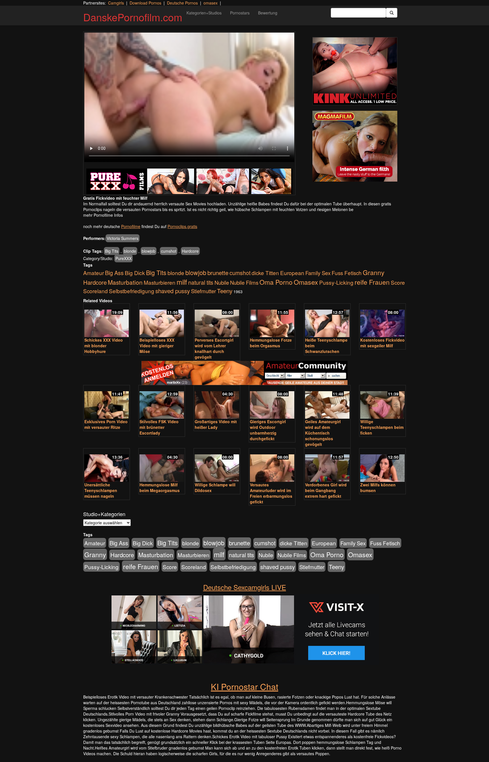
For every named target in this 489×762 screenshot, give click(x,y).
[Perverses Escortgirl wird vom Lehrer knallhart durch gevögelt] (217, 321)
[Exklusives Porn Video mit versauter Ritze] (106, 402)
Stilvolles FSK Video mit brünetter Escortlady (159, 427)
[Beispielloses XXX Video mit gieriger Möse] (162, 321)
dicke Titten (265, 272)
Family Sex (318, 272)
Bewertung (267, 13)
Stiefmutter (203, 291)
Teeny (224, 290)
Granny (373, 272)
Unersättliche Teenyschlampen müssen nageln (100, 490)
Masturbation (125, 282)
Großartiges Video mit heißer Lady (216, 424)
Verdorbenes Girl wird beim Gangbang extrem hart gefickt (326, 490)
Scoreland (95, 291)
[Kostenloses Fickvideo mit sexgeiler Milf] (382, 321)
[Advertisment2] (355, 146)
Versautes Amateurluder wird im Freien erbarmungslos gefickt (271, 493)
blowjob (148, 251)
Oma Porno (276, 281)
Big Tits (111, 251)
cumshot (168, 251)
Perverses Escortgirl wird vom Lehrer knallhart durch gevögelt (214, 348)
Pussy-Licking (336, 282)
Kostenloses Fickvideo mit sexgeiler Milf (382, 342)
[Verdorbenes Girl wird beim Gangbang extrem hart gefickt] (327, 465)
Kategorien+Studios (204, 13)
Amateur (93, 272)
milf (182, 282)
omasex (210, 3)
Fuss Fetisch (347, 272)
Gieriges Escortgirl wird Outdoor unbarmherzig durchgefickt (268, 430)
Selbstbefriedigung (131, 291)
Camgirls (116, 3)
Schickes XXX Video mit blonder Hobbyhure (103, 345)
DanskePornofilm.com (132, 17)
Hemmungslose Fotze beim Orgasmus (271, 342)
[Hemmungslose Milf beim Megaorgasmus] (162, 465)
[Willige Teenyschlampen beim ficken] (382, 402)
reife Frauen (372, 281)
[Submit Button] (391, 13)
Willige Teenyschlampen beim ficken (382, 427)
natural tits (200, 282)
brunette (217, 272)
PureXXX (123, 258)
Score (398, 282)
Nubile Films (244, 282)
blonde (130, 251)
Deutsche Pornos (182, 3)
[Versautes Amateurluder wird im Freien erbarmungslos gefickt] (272, 465)
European (292, 273)
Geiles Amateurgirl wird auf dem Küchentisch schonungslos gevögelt (323, 433)
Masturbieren (159, 282)
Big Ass (114, 273)
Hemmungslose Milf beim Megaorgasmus (160, 487)
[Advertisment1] (355, 71)
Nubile (222, 282)
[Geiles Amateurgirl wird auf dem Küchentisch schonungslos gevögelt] (327, 402)
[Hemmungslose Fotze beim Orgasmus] (272, 321)
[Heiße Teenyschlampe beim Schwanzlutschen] (327, 321)
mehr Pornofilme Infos (103, 215)
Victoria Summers (122, 238)
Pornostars (240, 13)
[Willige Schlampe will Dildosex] (217, 465)
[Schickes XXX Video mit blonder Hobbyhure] (106, 321)
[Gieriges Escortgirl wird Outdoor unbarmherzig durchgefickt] (272, 402)
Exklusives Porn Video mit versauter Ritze (106, 424)
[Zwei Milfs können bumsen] (382, 465)
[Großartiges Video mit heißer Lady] (217, 402)
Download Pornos (145, 3)
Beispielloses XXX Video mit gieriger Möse (157, 345)
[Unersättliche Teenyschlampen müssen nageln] (106, 465)
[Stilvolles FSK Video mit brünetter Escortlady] (162, 402)
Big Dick (135, 272)
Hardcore (190, 251)
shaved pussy (172, 291)
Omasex (306, 282)
